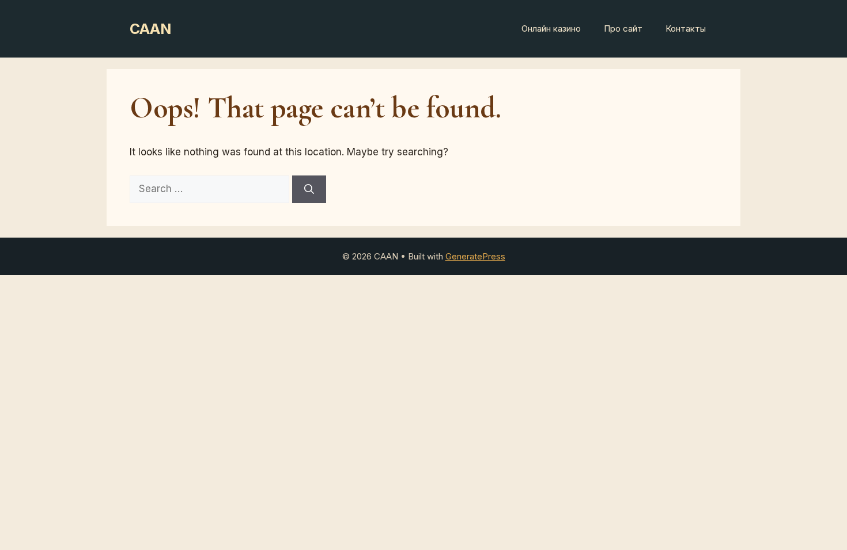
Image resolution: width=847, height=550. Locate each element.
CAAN (150, 28)
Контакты (686, 28)
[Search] (309, 189)
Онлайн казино (551, 28)
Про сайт (623, 28)
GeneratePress (475, 256)
